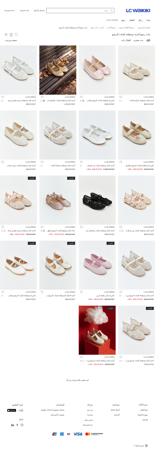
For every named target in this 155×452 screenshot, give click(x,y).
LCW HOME (112, 20)
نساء (148, 20)
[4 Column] (11, 34)
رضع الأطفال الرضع (126, 27)
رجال (140, 20)
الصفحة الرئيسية (144, 27)
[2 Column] (16, 34)
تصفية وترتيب (11, 40)
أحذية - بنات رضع (97, 27)
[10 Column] (6, 34)
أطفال (132, 20)
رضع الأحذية (111, 27)
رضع (123, 20)
